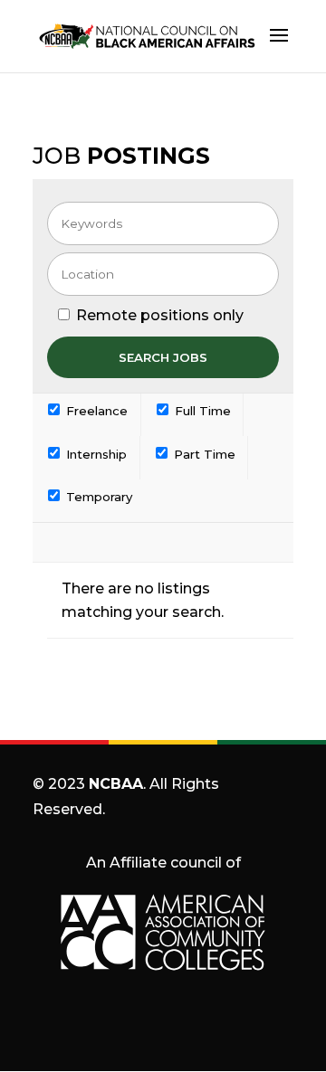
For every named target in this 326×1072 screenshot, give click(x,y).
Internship (94, 454)
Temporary (97, 496)
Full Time (201, 410)
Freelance (95, 410)
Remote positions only (160, 315)
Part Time (202, 454)
